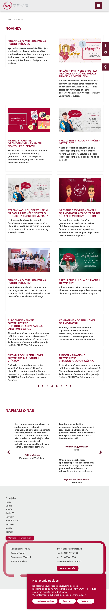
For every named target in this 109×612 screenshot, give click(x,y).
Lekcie (9, 506)
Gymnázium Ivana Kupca (76, 480)
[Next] (70, 386)
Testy (8, 502)
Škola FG (10, 513)
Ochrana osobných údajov (19, 538)
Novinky (10, 517)
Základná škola (32, 455)
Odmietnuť (67, 601)
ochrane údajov (78, 595)
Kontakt (9, 532)
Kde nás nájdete (65, 562)
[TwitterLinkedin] (105, 52)
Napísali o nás (20, 411)
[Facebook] (105, 45)
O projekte (11, 498)
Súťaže (9, 509)
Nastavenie (86, 601)
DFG (10, 20)
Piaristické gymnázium (76, 447)
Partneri (10, 524)
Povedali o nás (13, 521)
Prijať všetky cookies (45, 601)
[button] (8, 451)
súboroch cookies (59, 595)
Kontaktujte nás (67, 568)
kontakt (78, 562)
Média (9, 528)
